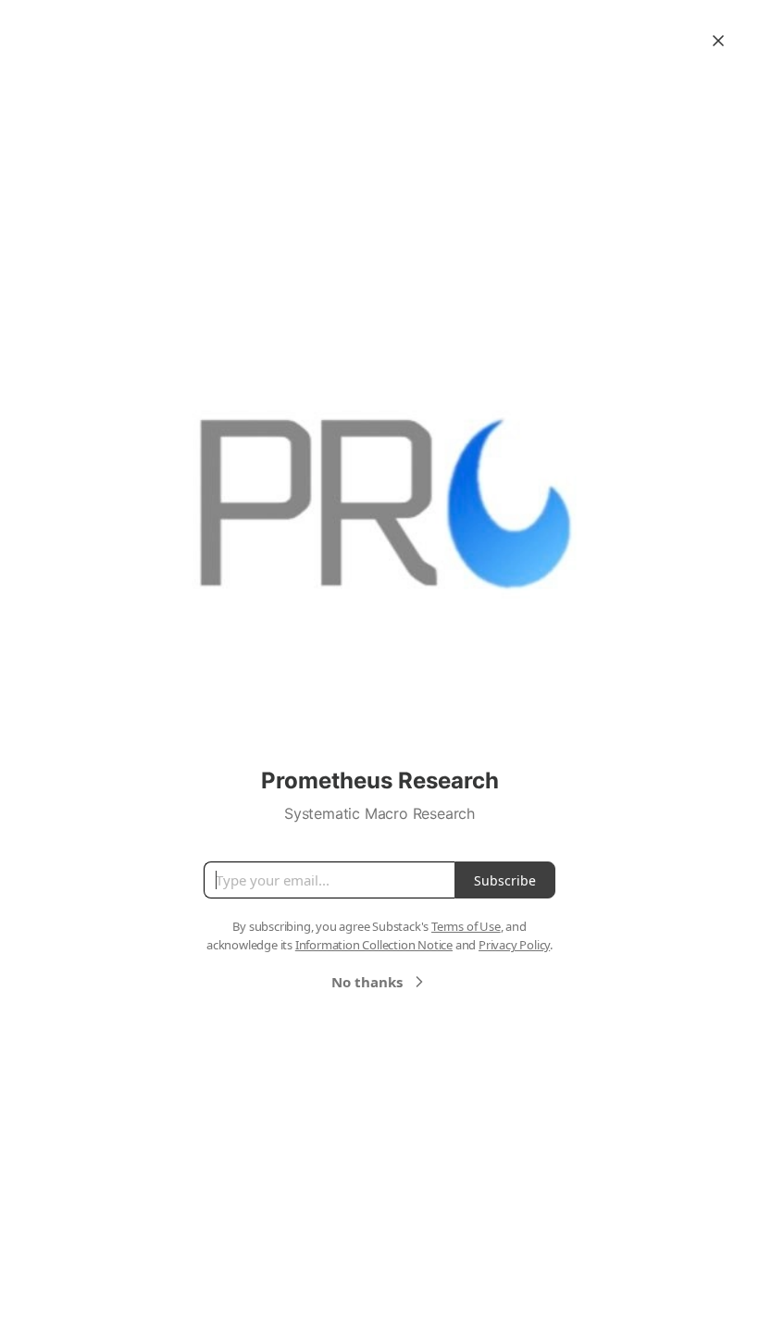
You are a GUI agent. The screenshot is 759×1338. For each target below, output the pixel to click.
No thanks (367, 982)
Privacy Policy (514, 944)
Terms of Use (466, 926)
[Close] (718, 40)
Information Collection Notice (374, 944)
